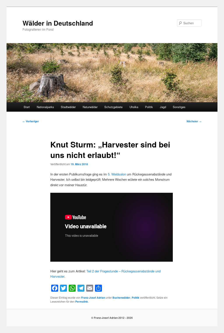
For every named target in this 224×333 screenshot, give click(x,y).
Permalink (81, 301)
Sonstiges (179, 107)
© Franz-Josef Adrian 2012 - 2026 (112, 318)
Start (27, 107)
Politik (149, 107)
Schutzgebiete (113, 107)
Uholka (134, 107)
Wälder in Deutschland (58, 23)
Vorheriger (31, 121)
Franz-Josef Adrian (93, 298)
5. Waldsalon (117, 174)
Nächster (194, 121)
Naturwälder (90, 107)
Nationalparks (45, 107)
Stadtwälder (68, 107)
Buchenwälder (121, 298)
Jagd (163, 107)
